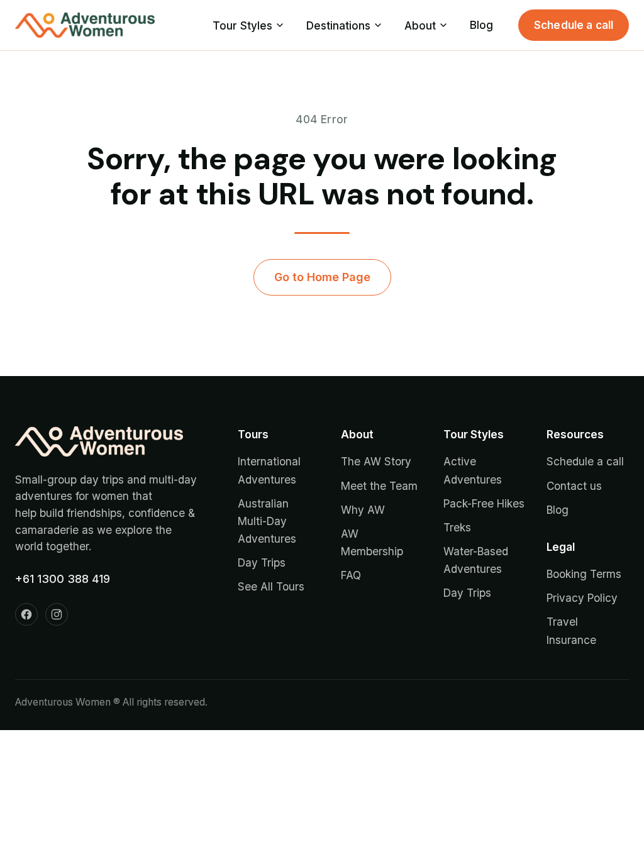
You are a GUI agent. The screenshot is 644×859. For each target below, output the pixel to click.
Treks (457, 527)
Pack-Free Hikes (484, 503)
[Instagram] (56, 614)
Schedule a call (574, 24)
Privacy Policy (582, 597)
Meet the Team (379, 485)
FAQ (351, 575)
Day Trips (262, 562)
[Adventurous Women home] (85, 25)
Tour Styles (242, 25)
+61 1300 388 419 (62, 578)
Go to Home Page (322, 277)
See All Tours (271, 586)
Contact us (574, 485)
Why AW (363, 509)
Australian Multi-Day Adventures (267, 521)
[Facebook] (26, 614)
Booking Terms (584, 573)
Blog (481, 24)
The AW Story (376, 461)
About (420, 25)
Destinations (338, 25)
